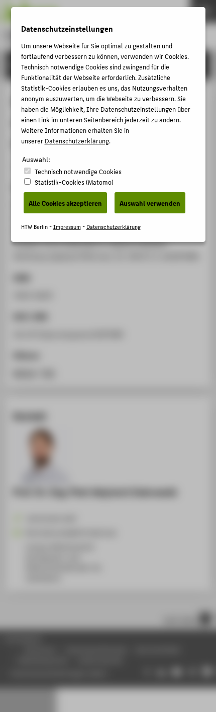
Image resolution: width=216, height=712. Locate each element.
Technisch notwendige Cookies (78, 171)
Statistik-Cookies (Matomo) (74, 182)
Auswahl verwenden (150, 202)
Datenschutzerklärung (77, 140)
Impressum (67, 226)
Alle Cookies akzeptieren (65, 202)
